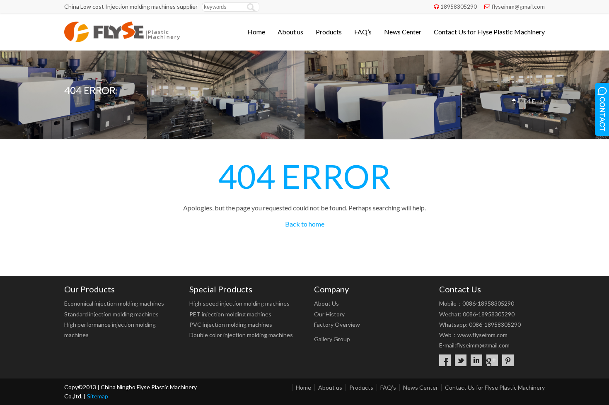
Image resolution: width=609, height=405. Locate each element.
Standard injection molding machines (111, 314)
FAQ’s (363, 32)
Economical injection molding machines (114, 303)
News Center (402, 32)
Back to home (304, 224)
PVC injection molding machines (230, 324)
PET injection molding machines (230, 314)
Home (256, 32)
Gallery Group (332, 338)
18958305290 (458, 6)
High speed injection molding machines (239, 303)
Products (329, 32)
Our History (329, 314)
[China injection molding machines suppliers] (122, 39)
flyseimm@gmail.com (518, 6)
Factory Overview (337, 324)
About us (290, 32)
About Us (326, 303)
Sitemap (97, 396)
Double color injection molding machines (241, 334)
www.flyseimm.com (482, 334)
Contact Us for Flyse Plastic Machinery (489, 32)
